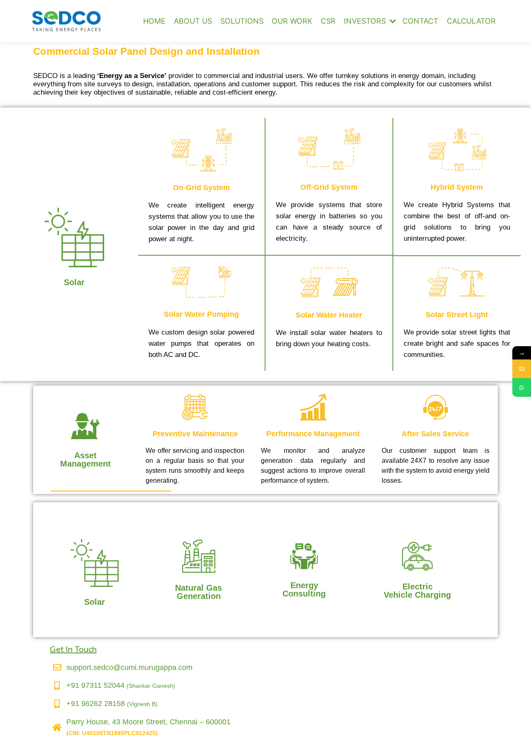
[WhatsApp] (521, 387)
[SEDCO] (66, 21)
